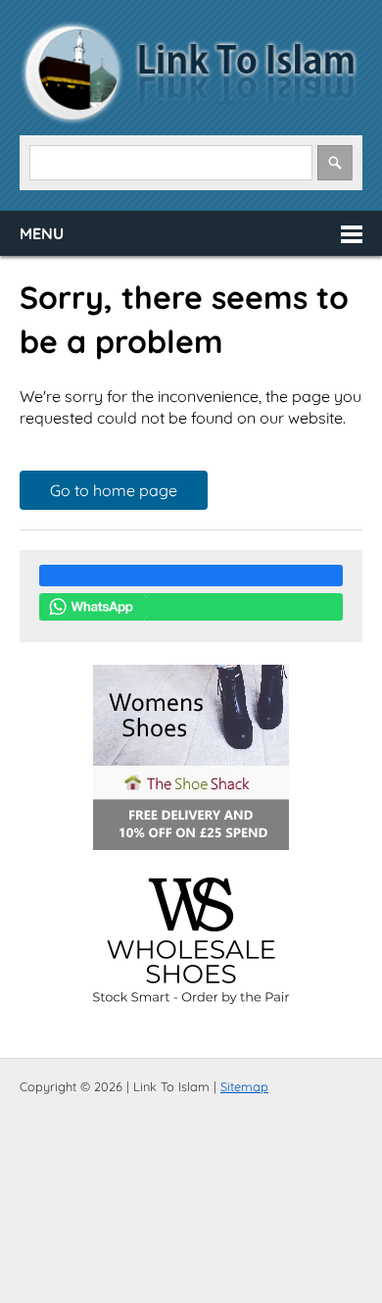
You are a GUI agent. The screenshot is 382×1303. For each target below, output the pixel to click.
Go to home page (113, 490)
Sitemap (244, 1086)
